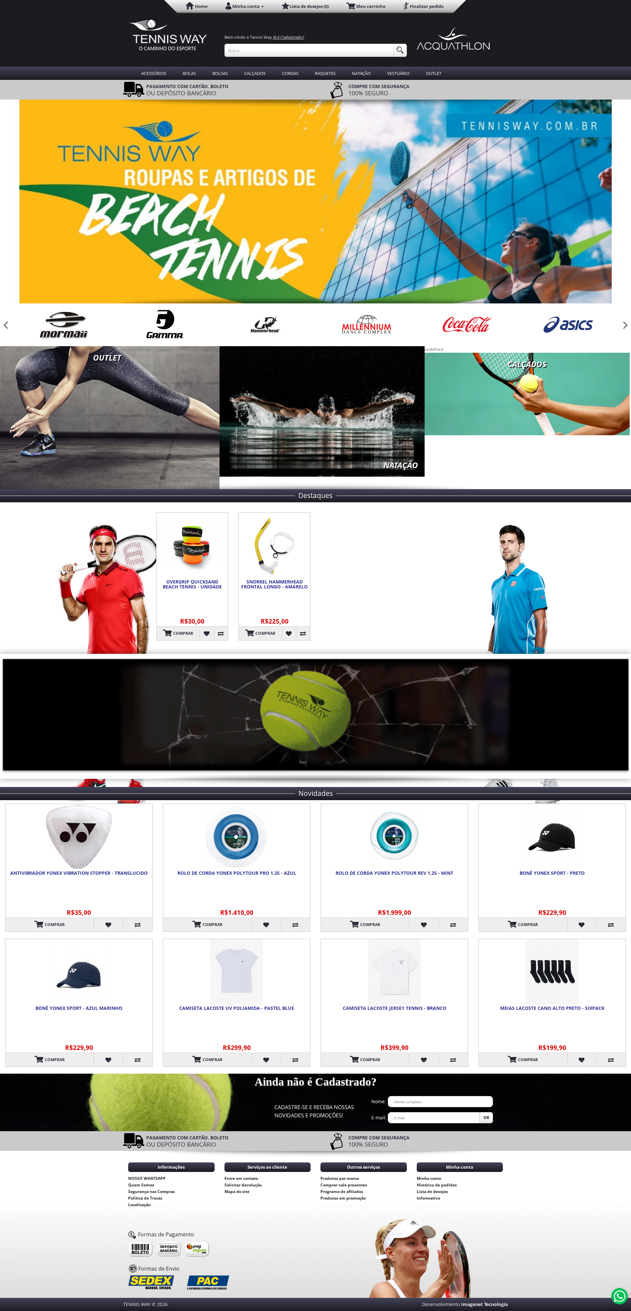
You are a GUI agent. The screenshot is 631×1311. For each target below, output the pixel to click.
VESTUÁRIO (398, 73)
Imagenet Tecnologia (484, 1304)
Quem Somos (141, 1185)
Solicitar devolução (243, 1185)
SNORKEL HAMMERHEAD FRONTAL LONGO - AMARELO (274, 584)
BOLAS (189, 73)
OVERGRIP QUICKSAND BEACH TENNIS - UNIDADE (192, 584)
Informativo (428, 1198)
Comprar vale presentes (343, 1185)
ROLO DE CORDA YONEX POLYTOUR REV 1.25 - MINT (394, 873)
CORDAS (290, 73)
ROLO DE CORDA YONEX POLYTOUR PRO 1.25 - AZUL (236, 873)
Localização (139, 1204)
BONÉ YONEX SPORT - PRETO (552, 873)
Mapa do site (236, 1191)
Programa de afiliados (341, 1191)
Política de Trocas (145, 1198)
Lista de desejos (432, 1191)
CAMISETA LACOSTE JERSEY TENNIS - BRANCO (394, 1008)
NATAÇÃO (361, 73)
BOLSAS (220, 73)
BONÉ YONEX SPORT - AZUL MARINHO (78, 1008)
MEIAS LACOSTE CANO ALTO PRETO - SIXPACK (552, 1008)
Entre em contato (241, 1178)
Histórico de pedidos (437, 1185)
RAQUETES (325, 73)
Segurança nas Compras (151, 1191)
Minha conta (429, 1178)
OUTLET (433, 73)
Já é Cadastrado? (288, 37)
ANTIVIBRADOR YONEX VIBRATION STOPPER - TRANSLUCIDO (79, 873)
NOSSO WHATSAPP (147, 1178)
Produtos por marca (339, 1178)
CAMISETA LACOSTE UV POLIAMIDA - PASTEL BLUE (236, 1008)
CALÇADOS (255, 73)
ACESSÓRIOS (153, 73)
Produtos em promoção (343, 1198)
